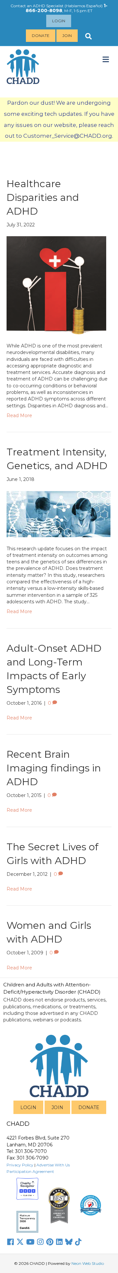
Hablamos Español (83, 5)
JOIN (57, 1107)
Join (67, 35)
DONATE (88, 1107)
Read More (19, 415)
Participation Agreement (30, 1171)
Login (58, 20)
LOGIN (28, 1107)
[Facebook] (10, 1241)
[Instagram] (40, 1241)
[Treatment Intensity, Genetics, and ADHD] (58, 514)
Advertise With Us (53, 1164)
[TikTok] (78, 1241)
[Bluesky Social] (68, 1241)
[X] (20, 1241)
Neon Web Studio (87, 1263)
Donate (40, 35)
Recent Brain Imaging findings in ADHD (54, 768)
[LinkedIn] (59, 1241)
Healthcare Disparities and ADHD (43, 197)
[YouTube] (30, 1241)
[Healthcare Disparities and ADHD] (56, 285)
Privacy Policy (20, 1164)
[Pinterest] (49, 1241)
